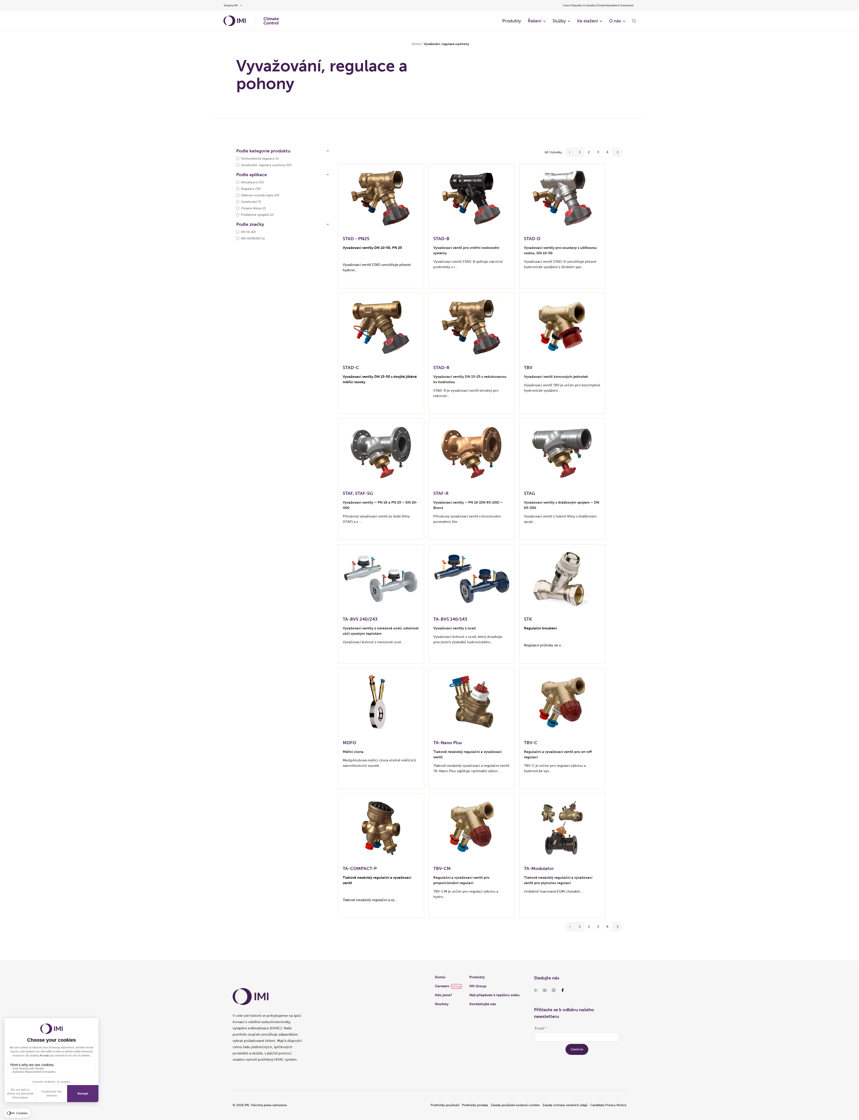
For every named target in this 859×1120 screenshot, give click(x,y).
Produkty (511, 21)
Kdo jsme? (443, 995)
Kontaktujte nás (482, 1004)
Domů (416, 44)
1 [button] (580, 152)
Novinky (442, 1004)
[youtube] (544, 990)
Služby (559, 21)
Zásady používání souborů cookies (515, 1105)
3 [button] (598, 152)
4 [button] (607, 152)
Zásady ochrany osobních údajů (564, 1105)
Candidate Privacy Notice (608, 1105)
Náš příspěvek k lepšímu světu (494, 995)
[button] (570, 152)
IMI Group (477, 986)
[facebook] (562, 990)
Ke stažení (587, 21)
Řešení (534, 21)
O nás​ (615, 21)
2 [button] (589, 152)
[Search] (634, 21)
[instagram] (553, 990)
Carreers (442, 986)
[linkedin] (536, 990)
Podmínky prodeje (475, 1105)
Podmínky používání (445, 1105)
